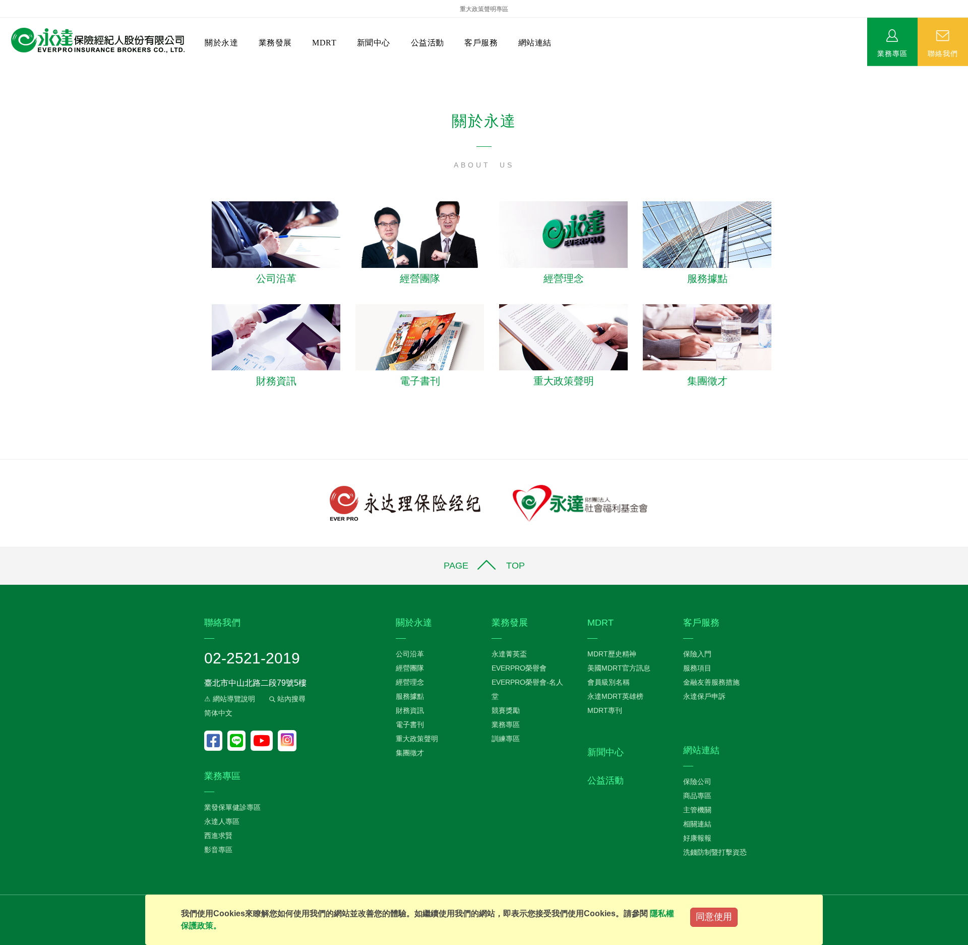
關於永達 (221, 42)
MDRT (324, 42)
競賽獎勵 (506, 710)
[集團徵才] (707, 336)
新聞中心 (373, 42)
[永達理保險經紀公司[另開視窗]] (405, 502)
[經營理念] (563, 234)
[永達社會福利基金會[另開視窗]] (580, 502)
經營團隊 (420, 278)
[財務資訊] (276, 336)
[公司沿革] (276, 234)
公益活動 (427, 42)
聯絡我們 (943, 53)
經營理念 (563, 278)
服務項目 (697, 668)
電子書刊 (420, 380)
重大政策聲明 (563, 380)
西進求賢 (218, 835)
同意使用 (714, 917)
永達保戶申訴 (704, 696)
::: (3, 71)
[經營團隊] (419, 234)
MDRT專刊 (604, 710)
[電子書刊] (419, 336)
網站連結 (535, 42)
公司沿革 (276, 278)
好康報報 (697, 838)
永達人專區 (221, 821)
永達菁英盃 (509, 654)
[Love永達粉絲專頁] (215, 741)
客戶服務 (481, 42)
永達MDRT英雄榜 (615, 696)
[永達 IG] (287, 740)
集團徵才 (707, 380)
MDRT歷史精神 (611, 654)
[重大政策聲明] (563, 336)
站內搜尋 (290, 699)
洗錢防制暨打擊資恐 (715, 852)
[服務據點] (707, 234)
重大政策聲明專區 (484, 9)
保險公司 (697, 781)
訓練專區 (506, 739)
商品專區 (697, 796)
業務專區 (892, 53)
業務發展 (275, 42)
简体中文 (218, 713)
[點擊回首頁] (94, 40)
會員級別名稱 (608, 682)
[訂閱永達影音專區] (264, 741)
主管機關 (697, 810)
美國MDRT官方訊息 (618, 668)
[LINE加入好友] (239, 741)
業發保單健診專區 (232, 807)
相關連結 (697, 824)
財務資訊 (276, 380)
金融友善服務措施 (711, 682)
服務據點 (707, 278)
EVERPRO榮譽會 (519, 668)
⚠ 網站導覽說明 (229, 699)
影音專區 (218, 850)
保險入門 (697, 654)
